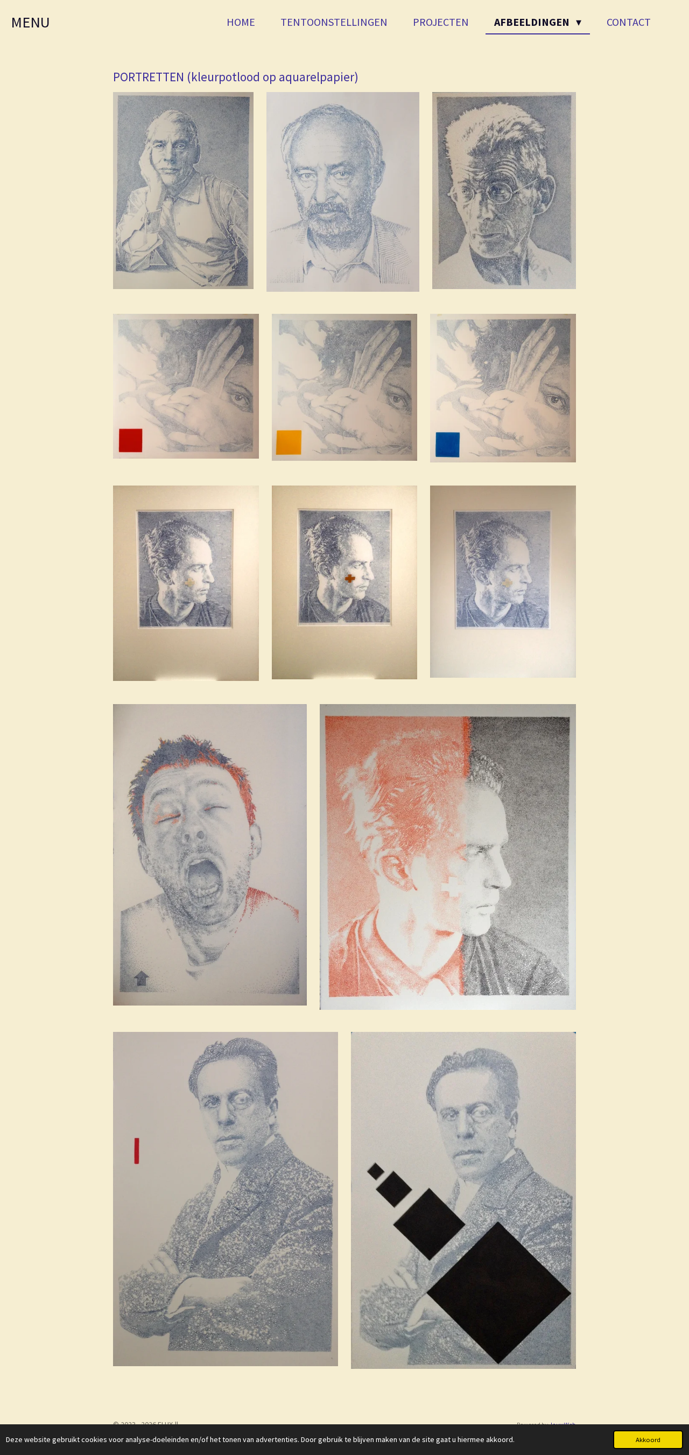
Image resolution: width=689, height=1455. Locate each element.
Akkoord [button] (648, 1440)
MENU (30, 22)
